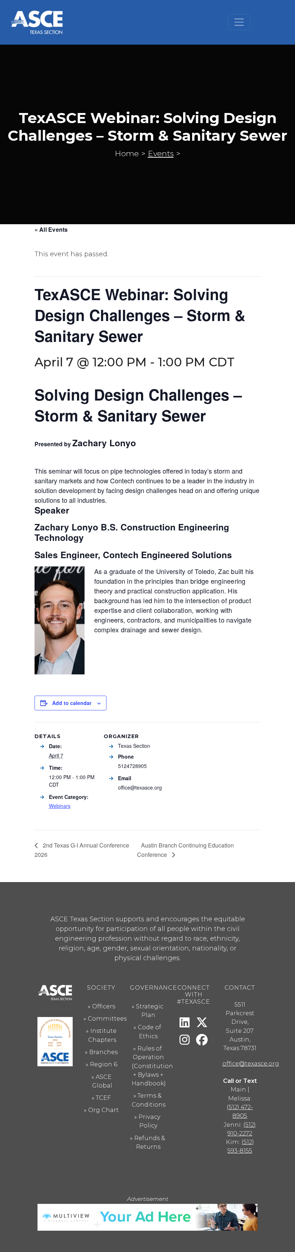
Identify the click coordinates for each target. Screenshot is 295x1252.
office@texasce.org (250, 1063)
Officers (103, 1006)
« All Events (51, 229)
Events (161, 153)
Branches (103, 1052)
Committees (107, 1018)
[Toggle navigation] (239, 22)
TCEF (103, 1097)
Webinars (60, 805)
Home (127, 153)
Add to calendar (71, 702)
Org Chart (103, 1109)
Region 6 (103, 1064)
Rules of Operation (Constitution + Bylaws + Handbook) (152, 1066)
